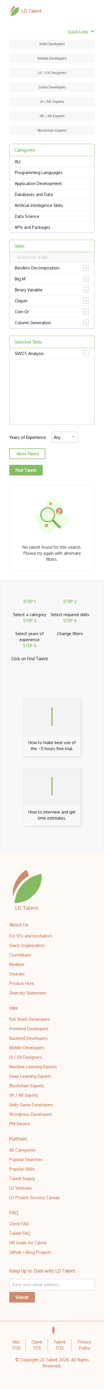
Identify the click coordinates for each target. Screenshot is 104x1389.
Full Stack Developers (29, 1019)
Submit (22, 1297)
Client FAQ (19, 1223)
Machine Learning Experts (33, 1066)
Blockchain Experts (52, 130)
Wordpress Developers (30, 1114)
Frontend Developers (29, 1028)
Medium (16, 964)
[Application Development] (52, 183)
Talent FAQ (19, 1233)
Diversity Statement (27, 992)
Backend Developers (28, 1038)
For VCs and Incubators (30, 935)
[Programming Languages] (52, 172)
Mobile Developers (52, 58)
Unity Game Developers (31, 1104)
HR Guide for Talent (28, 1242)
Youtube (17, 973)
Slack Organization (27, 945)
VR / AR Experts (52, 116)
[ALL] (52, 161)
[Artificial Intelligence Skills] (52, 205)
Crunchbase (20, 954)
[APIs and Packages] (52, 227)
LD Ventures (20, 1188)
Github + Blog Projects (30, 1252)
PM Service (19, 1123)
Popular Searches (25, 1159)
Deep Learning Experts (30, 1076)
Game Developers (52, 87)
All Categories (22, 1150)
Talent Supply (22, 1178)
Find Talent (26, 470)
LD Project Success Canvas (34, 1197)
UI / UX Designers (52, 73)
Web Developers (52, 44)
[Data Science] (52, 216)
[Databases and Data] (52, 194)
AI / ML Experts (52, 101)
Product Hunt (21, 983)
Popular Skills (22, 1169)
